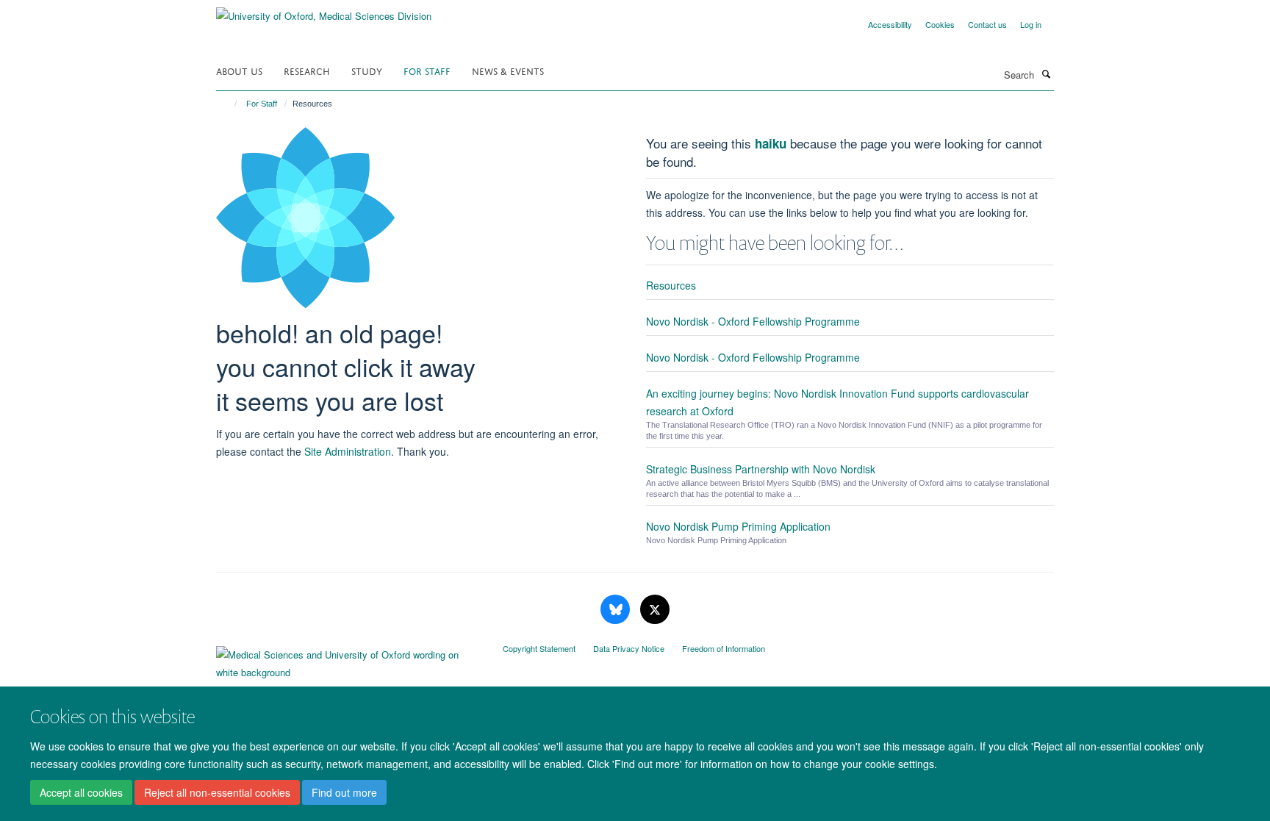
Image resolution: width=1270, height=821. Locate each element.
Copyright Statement (539, 648)
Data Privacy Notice (628, 648)
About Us (239, 70)
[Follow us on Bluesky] (616, 610)
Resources (671, 285)
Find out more (344, 792)
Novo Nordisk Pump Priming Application (738, 526)
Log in (1030, 24)
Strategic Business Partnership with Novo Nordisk (760, 469)
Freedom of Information (723, 648)
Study (366, 70)
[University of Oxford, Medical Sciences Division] (323, 11)
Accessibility (890, 24)
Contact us (987, 24)
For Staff (427, 70)
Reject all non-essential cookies (217, 792)
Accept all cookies (81, 792)
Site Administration (347, 451)
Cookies (940, 24)
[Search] (1046, 73)
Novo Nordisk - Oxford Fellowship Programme (753, 321)
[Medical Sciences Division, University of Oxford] (348, 660)
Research (307, 70)
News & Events (508, 70)
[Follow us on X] (655, 610)
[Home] (229, 104)
